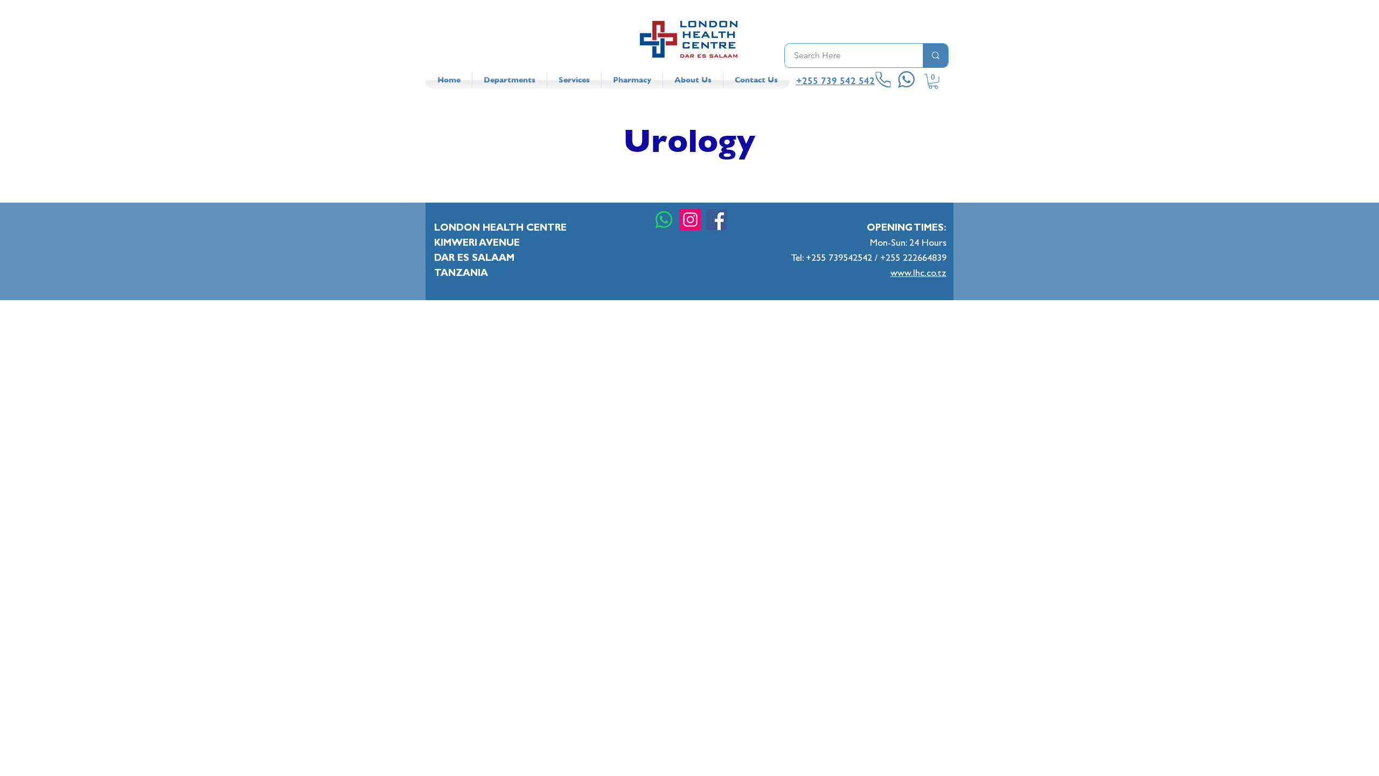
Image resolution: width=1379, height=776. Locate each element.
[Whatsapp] (663, 219)
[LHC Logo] (689, 39)
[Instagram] (690, 219)
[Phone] (883, 80)
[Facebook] (716, 219)
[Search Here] (935, 55)
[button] (933, 81)
